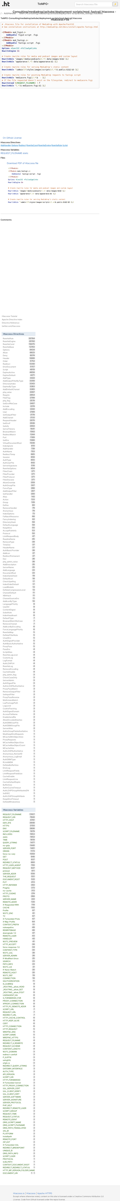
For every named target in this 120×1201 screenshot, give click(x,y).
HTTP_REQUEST (19, 1029)
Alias (19, 496)
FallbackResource (19, 516)
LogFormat (19, 660)
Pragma (19, 887)
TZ (19, 916)
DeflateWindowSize (19, 801)
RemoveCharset (19, 623)
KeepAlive (19, 527)
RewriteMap (19, 632)
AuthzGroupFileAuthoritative (19, 731)
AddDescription (19, 564)
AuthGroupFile (19, 485)
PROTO (19, 896)
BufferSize (19, 785)
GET (19, 856)
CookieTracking (19, 708)
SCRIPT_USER (19, 1156)
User (19, 412)
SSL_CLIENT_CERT (19, 1094)
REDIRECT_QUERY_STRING (19, 1065)
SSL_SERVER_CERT (19, 1088)
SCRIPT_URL (19, 1009)
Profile (19, 910)
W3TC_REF (19, 975)
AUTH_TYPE (19, 1071)
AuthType (19, 460)
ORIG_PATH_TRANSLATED (19, 1128)
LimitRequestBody (19, 536)
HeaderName (19, 547)
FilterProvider (19, 474)
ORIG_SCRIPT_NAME (19, 1122)
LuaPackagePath (19, 703)
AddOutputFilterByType (19, 381)
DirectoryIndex (19, 383)
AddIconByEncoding (19, 626)
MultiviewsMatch (19, 700)
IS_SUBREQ (19, 984)
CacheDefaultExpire (19, 782)
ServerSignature (19, 465)
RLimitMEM (19, 762)
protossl (19, 871)
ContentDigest (19, 609)
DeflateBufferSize (19, 765)
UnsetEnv (19, 638)
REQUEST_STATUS (19, 1116)
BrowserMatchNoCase (19, 621)
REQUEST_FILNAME (19, 1040)
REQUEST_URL (19, 1012)
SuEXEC (19, 793)
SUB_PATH (19, 1162)
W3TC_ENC (19, 913)
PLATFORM (19, 1133)
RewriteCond (32, 145)
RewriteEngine (44, 145)
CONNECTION (19, 978)
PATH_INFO (19, 964)
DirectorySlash (19, 522)
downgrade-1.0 (19, 933)
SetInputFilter (19, 694)
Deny (19, 355)
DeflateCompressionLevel (19, 590)
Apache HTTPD (44, 1193)
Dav (19, 558)
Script (65, 145)
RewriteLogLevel (19, 655)
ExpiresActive (19, 372)
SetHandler (19, 494)
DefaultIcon (19, 578)
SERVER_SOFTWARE (19, 1097)
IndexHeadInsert (19, 615)
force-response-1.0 (19, 947)
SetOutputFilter (19, 414)
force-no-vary (19, 854)
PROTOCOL (19, 1159)
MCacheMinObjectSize (19, 736)
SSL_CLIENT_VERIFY (19, 1091)
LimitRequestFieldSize (19, 773)
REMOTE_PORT (19, 1139)
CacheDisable (19, 672)
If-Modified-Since (19, 958)
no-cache (19, 890)
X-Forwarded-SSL (19, 1145)
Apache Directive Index (12, 319)
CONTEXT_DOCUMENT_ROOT (19, 1164)
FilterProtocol (19, 477)
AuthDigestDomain (19, 711)
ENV (19, 828)
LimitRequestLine (19, 779)
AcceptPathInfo (19, 530)
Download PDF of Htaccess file (22, 163)
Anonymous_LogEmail (19, 756)
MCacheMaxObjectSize (19, 742)
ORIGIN (19, 851)
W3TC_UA (19, 967)
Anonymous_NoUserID (19, 753)
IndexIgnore (19, 445)
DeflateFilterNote (19, 635)
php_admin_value (19, 561)
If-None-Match (19, 969)
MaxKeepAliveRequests (19, 734)
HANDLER (19, 938)
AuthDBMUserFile (19, 722)
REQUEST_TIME (19, 1113)
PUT (19, 882)
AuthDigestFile (19, 683)
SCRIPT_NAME (19, 1034)
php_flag (19, 400)
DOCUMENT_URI (17, 1173)
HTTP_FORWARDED (19, 1080)
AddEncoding (19, 409)
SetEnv (19, 440)
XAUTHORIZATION (19, 981)
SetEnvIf (19, 423)
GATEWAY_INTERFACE (19, 1068)
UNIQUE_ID (19, 1150)
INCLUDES (19, 834)
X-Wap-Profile (19, 921)
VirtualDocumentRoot (19, 443)
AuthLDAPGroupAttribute (19, 796)
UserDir (19, 607)
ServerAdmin (19, 680)
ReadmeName (19, 539)
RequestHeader (19, 420)
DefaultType (19, 618)
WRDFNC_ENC (19, 1032)
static (25, 153)
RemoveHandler (19, 508)
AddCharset (19, 417)
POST (19, 859)
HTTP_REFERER (19, 885)
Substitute (19, 612)
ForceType (19, 488)
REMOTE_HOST (19, 972)
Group (19, 502)
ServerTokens (19, 429)
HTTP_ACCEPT (19, 944)
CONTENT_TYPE (19, 950)
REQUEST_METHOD (19, 868)
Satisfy (19, 426)
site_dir (19, 1130)
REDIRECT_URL (19, 1015)
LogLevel (19, 705)
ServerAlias (19, 728)
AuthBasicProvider (19, 550)
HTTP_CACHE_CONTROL (19, 1017)
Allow (19, 352)
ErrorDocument (19, 366)
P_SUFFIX (19, 1057)
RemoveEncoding (19, 669)
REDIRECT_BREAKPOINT (19, 1147)
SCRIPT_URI (19, 1077)
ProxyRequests (19, 739)
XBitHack (19, 595)
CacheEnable (19, 776)
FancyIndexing (19, 519)
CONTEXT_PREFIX (19, 924)
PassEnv (19, 649)
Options (14, 145)
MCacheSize (19, 748)
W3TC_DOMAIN (19, 1051)
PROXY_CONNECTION (19, 1000)
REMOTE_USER (19, 935)
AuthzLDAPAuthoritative (19, 686)
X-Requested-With (19, 904)
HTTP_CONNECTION (19, 1026)
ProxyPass (19, 646)
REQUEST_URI (19, 817)
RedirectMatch (19, 434)
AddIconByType (19, 601)
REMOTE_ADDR (19, 902)
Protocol (19, 533)
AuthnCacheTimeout (19, 787)
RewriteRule (56, 145)
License (18, 137)
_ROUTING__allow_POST (19, 992)
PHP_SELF (19, 1105)
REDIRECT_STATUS (19, 862)
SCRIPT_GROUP (19, 1111)
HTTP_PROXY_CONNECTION (19, 1085)
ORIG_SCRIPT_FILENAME (19, 1125)
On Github (8, 137)
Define (19, 505)
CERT (19, 1023)
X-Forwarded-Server (19, 1082)
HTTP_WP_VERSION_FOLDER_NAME (19, 1170)
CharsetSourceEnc (19, 598)
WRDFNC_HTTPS (19, 1037)
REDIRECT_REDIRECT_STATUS (19, 1167)
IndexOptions (19, 513)
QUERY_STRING (19, 842)
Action (19, 499)
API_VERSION (19, 1074)
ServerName (19, 567)
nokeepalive (19, 927)
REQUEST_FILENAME (11, 153)
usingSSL (19, 1060)
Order (19, 361)
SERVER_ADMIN (19, 955)
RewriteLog (19, 666)
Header (19, 358)
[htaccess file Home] (6, 4)
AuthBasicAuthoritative (19, 643)
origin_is (19, 1063)
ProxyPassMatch (19, 688)
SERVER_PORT (19, 848)
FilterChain (19, 471)
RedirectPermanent (19, 556)
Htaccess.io (19, 1193)
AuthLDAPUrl (19, 663)
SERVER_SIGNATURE (19, 1099)
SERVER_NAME (19, 899)
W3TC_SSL (19, 952)
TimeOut (19, 544)
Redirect (22, 145)
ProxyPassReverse (19, 697)
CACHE (19, 907)
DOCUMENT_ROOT (19, 879)
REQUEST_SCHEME (19, 1046)
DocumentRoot (19, 573)
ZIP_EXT (19, 1142)
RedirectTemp (19, 454)
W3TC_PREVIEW (19, 941)
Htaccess (30, 1193)
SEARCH (19, 961)
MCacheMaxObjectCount (19, 745)
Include (19, 406)
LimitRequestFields (19, 770)
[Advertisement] (50, 112)
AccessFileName (19, 714)
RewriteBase (19, 347)
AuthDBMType (19, 759)
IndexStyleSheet (19, 575)
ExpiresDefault (19, 375)
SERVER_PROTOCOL (19, 1102)
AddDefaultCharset (19, 389)
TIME (19, 839)
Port (19, 437)
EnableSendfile (19, 717)
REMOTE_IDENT (19, 1119)
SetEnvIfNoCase (19, 403)
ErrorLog (19, 768)
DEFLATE (19, 822)
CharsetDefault (19, 592)
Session (19, 457)
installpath (19, 1136)
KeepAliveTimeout (19, 799)
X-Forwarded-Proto (19, 919)
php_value (19, 392)
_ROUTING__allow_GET (19, 989)
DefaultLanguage (19, 525)
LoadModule (19, 587)
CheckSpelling (19, 581)
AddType (19, 378)
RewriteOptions (19, 468)
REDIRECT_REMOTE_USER (19, 1108)
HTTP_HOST (19, 820)
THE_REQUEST (19, 876)
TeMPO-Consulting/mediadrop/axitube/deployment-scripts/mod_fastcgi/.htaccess (61, 13)
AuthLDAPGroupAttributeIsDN (19, 790)
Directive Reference (10, 323)
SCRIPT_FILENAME (19, 831)
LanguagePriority (19, 604)
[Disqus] (50, 264)
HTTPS (19, 825)
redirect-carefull (19, 1054)
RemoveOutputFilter (19, 691)
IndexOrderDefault (19, 584)
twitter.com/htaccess (11, 326)
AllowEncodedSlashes (19, 720)
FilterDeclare (19, 479)
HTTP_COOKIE (19, 893)
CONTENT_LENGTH (19, 1049)
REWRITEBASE (19, 930)
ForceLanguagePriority (19, 629)
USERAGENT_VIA (19, 995)
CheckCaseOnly (19, 677)
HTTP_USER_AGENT (19, 865)
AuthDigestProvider (19, 640)
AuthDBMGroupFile (19, 725)
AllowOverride (19, 482)
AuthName (19, 451)
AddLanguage (19, 570)
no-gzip (19, 845)
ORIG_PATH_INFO (19, 1153)
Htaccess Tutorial (9, 316)
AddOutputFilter (19, 491)
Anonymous (19, 510)
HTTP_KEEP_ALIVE (19, 1020)
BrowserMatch (19, 431)
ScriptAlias (19, 652)
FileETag (19, 397)
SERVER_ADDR (19, 873)
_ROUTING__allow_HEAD (19, 986)
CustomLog (19, 657)
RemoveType (19, 542)
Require (19, 395)
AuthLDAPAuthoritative (19, 751)
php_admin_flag (19, 674)
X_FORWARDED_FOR (19, 998)
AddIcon (19, 553)
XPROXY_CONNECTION (19, 1003)
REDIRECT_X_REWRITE (19, 1043)
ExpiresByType (19, 386)
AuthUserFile (19, 462)
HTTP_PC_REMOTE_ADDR (19, 1006)
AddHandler (10, 13)
